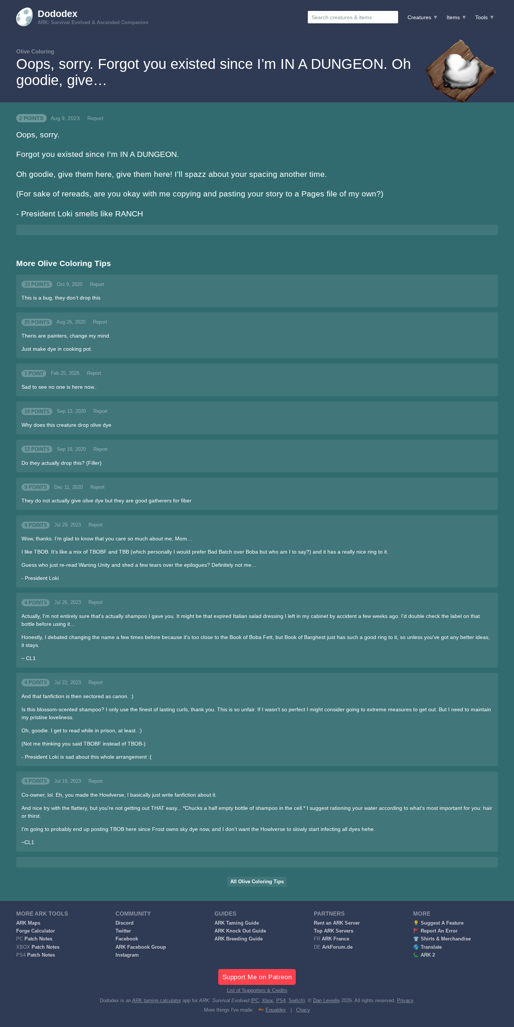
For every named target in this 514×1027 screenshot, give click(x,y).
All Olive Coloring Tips (257, 881)
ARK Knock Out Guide (240, 931)
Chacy (303, 1010)
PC (255, 1000)
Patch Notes (38, 939)
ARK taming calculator (156, 1000)
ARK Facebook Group (141, 947)
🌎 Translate (427, 947)
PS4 (281, 1000)
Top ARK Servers (333, 931)
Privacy (405, 1000)
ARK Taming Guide (236, 923)
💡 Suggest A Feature (438, 923)
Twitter (123, 931)
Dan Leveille (326, 1000)
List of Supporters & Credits (257, 990)
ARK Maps (28, 923)
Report (95, 118)
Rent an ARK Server (337, 923)
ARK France (335, 939)
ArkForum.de (337, 947)
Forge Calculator (35, 931)
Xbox (267, 1000)
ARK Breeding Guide (238, 939)
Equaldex (276, 1010)
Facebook (127, 939)
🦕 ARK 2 (424, 955)
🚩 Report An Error (435, 931)
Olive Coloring (35, 51)
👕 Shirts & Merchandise (442, 939)
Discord (125, 923)
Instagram (127, 955)
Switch (296, 1000)
